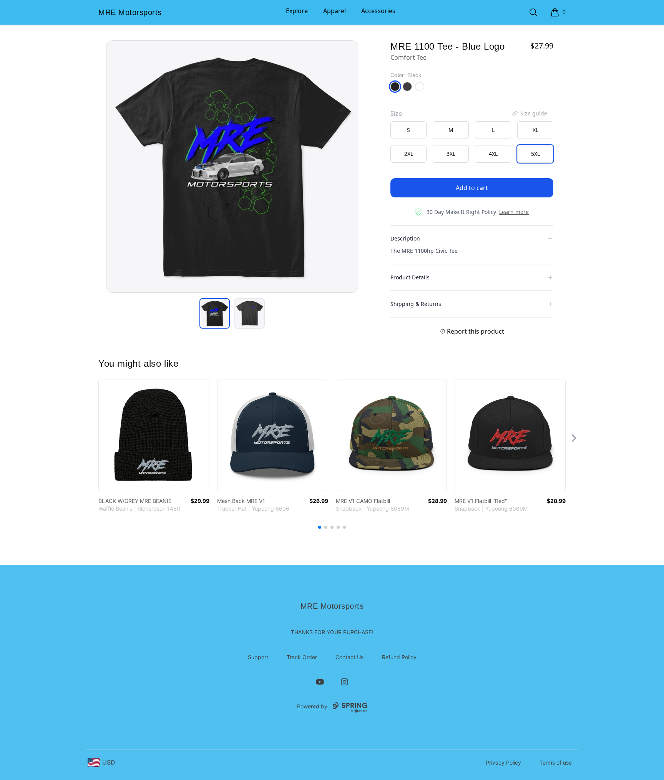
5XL (535, 153)
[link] (154, 435)
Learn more (514, 211)
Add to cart (472, 188)
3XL (451, 153)
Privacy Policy (503, 762)
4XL (493, 153)
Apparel (334, 11)
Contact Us (349, 657)
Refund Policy (399, 657)
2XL (408, 153)
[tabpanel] (232, 166)
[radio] (408, 130)
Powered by (312, 706)
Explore (297, 11)
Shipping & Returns (415, 303)
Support (258, 657)
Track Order (302, 657)
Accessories (378, 11)
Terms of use (556, 762)
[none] (529, 113)
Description (405, 238)
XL (535, 130)
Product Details (410, 277)
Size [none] (396, 113)
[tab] (214, 313)
